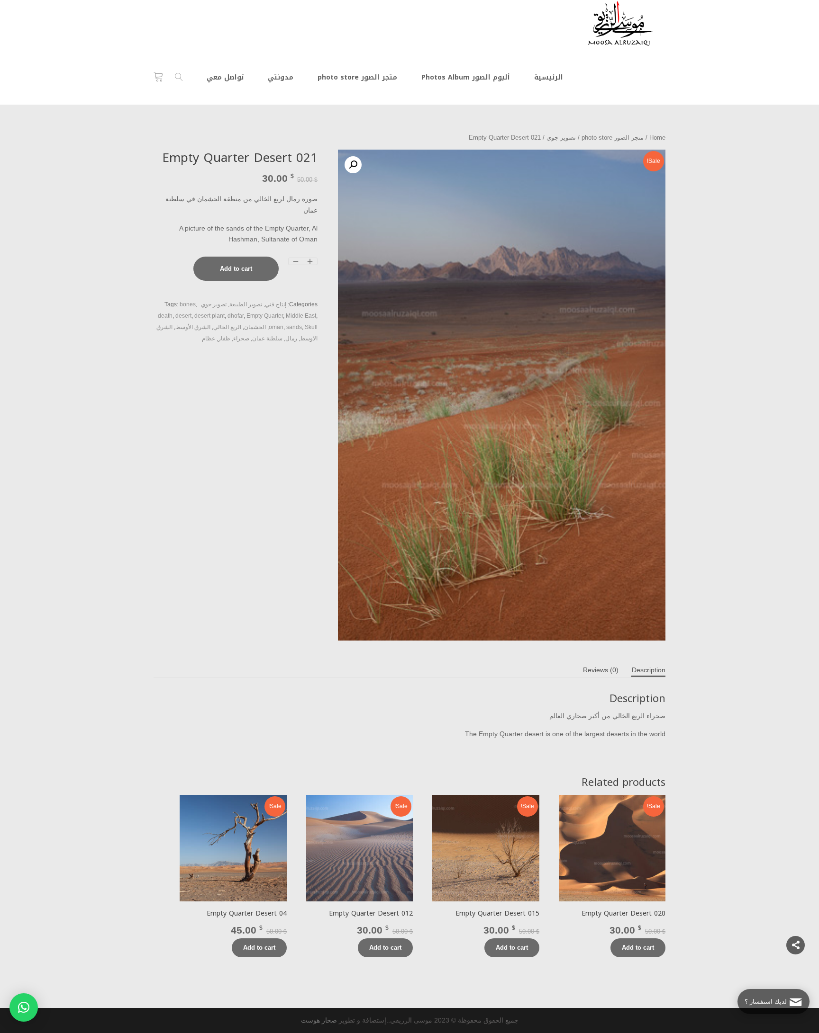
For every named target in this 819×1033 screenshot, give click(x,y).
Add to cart (236, 268)
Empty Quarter (264, 315)
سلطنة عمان (267, 338)
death (165, 315)
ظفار (224, 338)
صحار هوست (319, 1020)
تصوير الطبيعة (245, 304)
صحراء (241, 338)
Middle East (301, 315)
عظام (208, 338)
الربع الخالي (227, 327)
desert (183, 315)
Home (657, 137)
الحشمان (255, 327)
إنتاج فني (275, 304)
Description (648, 670)
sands (294, 327)
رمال (291, 338)
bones (188, 304)
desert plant (209, 315)
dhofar (236, 315)
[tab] (648, 670)
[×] (23, 1007)
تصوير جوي (561, 137)
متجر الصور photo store (613, 137)
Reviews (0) (601, 670)
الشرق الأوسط (192, 327)
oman (276, 327)
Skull (311, 327)
